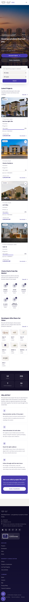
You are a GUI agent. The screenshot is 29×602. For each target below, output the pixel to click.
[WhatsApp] (3, 594)
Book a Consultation (14, 60)
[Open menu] (26, 2)
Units (2, 551)
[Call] (3, 599)
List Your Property (5, 567)
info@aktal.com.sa (7, 521)
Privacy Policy (4, 585)
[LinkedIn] (6, 529)
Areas (2, 554)
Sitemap (23, 597)
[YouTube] (19, 529)
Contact (3, 580)
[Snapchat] (2, 529)
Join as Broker (4, 570)
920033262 (5, 520)
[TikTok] (16, 529)
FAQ (2, 583)
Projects (3, 546)
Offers (2, 561)
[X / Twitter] (12, 529)
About (2, 577)
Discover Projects (13, 55)
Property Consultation (6, 564)
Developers (4, 548)
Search (14, 80)
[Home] (6, 2)
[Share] (25, 99)
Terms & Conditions (6, 588)
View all (24, 94)
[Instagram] (9, 529)
